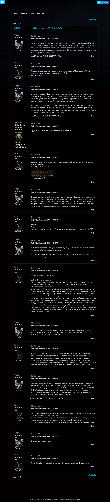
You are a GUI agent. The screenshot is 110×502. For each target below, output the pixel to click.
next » (95, 20)
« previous (91, 20)
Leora (16, 63)
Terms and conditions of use (61, 499)
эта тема (61, 131)
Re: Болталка (36, 36)
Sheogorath (18, 122)
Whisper (16, 35)
